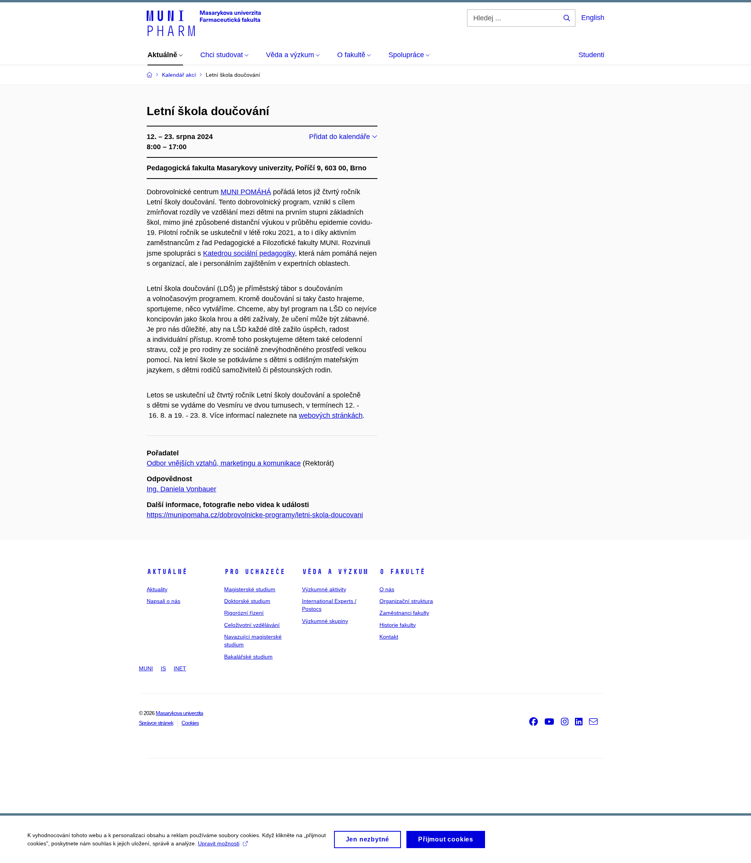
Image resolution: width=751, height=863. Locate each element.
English (592, 18)
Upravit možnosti (218, 843)
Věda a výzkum (335, 571)
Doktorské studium (247, 601)
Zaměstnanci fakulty (404, 613)
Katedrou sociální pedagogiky (249, 253)
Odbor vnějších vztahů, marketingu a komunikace (224, 463)
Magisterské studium (249, 589)
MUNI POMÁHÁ (246, 192)
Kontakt (388, 637)
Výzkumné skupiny (325, 621)
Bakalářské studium (248, 657)
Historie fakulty (397, 625)
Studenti (591, 55)
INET (180, 668)
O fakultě (402, 571)
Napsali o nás (163, 601)
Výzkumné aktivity (324, 589)
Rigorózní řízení (244, 613)
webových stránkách (331, 415)
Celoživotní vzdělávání (252, 625)
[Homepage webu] (204, 22)
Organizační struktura (406, 601)
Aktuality (157, 589)
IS (163, 668)
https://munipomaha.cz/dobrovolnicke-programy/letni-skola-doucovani (255, 515)
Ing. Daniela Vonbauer (181, 489)
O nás (386, 589)
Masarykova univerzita (179, 713)
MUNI (146, 668)
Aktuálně (167, 571)
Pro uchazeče (254, 571)
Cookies (190, 723)
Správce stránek (156, 723)
